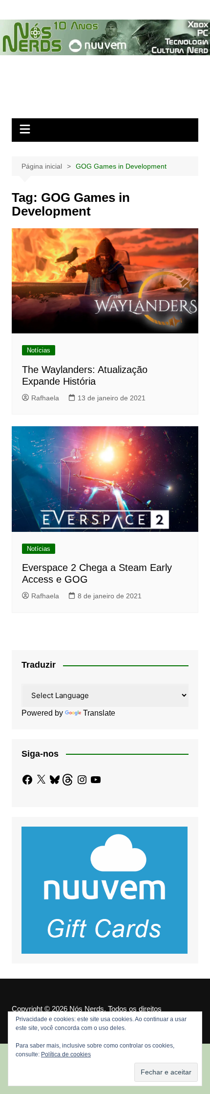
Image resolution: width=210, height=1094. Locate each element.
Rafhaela (45, 398)
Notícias (38, 350)
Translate (99, 713)
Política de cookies (66, 1054)
